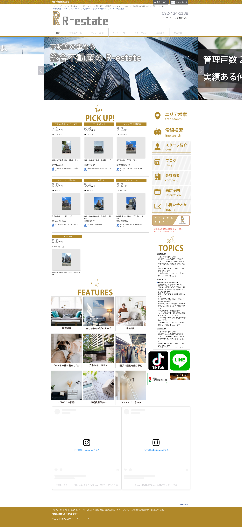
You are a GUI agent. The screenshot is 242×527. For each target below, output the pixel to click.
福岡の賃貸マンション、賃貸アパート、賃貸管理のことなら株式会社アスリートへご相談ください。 (90, 9)
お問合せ (179, 2)
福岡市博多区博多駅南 (123, 165)
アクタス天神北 (99, 124)
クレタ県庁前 (99, 180)
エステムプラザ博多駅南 (131, 124)
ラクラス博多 (67, 236)
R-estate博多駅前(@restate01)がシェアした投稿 (156, 485)
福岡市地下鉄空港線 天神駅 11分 (98, 160)
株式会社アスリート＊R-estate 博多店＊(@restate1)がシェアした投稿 (87, 485)
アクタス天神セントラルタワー (67, 124)
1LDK (55, 246)
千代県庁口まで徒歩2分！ (96, 224)
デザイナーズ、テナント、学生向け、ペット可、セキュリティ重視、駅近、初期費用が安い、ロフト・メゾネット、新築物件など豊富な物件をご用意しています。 (108, 510)
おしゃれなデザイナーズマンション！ (67, 224)
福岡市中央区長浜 (89, 165)
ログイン (161, 2)
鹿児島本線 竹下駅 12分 (127, 160)
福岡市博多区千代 (89, 221)
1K (53, 134)
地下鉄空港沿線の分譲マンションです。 (100, 168)
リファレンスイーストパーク (131, 180)
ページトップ (185, 505)
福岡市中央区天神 (57, 165)
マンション (58, 134)
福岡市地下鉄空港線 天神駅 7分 (66, 160)
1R (85, 134)
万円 (57, 130)
